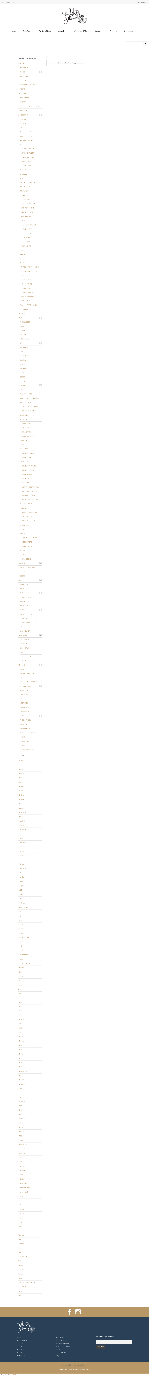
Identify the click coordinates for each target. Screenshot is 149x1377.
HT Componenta (24, 963)
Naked (20, 1088)
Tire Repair (22, 313)
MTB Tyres (24, 703)
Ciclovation (22, 855)
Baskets (23, 170)
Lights (22, 220)
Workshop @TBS (80, 31)
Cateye (20, 838)
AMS (20, 778)
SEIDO (20, 1175)
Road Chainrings (28, 457)
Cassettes (24, 440)
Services (21, 72)
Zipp (19, 1295)
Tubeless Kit (25, 711)
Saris (20, 1157)
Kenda (20, 994)
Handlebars (24, 508)
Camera (25, 195)
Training (21, 665)
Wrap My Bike (23, 1287)
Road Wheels (25, 728)
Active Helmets (26, 614)
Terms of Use (61, 1353)
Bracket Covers (26, 394)
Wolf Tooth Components (26, 1283)
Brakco (20, 808)
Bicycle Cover (25, 132)
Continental (22, 868)
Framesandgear (23, 937)
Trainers (23, 678)
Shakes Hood (23, 1192)
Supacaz (21, 1213)
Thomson (21, 1235)
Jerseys (23, 368)
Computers (24, 191)
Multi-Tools (26, 656)
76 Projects (22, 761)
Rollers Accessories (28, 673)
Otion (20, 1097)
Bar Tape (21, 63)
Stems (22, 550)
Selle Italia (21, 1179)
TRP (19, 1252)
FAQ (57, 1356)
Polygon (21, 1123)
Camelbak (21, 825)
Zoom (20, 1300)
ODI (19, 1093)
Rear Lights (26, 246)
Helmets (21, 610)
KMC (20, 1002)
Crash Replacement (63, 1347)
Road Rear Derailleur (30, 500)
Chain (22, 445)
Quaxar (20, 1140)
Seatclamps (24, 525)
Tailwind (21, 1226)
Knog (20, 1006)
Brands (97, 31)
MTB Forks (24, 584)
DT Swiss (21, 903)
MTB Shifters (27, 542)
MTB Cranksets (28, 470)
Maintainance (23, 635)
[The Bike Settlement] (74, 15)
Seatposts (24, 529)
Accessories (23, 115)
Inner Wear (24, 356)
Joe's (20, 985)
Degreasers (24, 639)
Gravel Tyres (25, 690)
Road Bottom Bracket (30, 411)
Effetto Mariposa (24, 907)
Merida (20, 1054)
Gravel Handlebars (29, 512)
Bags (22, 145)
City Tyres (24, 695)
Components (23, 385)
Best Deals (27, 31)
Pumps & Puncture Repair (29, 267)
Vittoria (20, 1265)
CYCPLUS (21, 881)
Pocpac (21, 1114)
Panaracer (21, 1101)
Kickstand (22, 93)
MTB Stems (26, 555)
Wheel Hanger (25, 720)
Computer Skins (26, 136)
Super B (21, 1218)
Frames (21, 593)
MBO (20, 1050)
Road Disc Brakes (28, 436)
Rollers (23, 669)
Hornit (20, 959)
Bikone (20, 791)
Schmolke (21, 1166)
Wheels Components (28, 733)
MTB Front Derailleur (30, 487)
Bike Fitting (24, 76)
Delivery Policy (62, 1341)
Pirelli (20, 1106)
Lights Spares (27, 242)
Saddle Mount (24, 98)
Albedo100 (22, 769)
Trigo (20, 1248)
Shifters (23, 533)
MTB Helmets (25, 627)
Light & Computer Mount (28, 85)
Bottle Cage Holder (27, 182)
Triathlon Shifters (29, 538)
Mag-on (21, 1037)
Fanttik (20, 924)
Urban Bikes (24, 339)
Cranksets (24, 462)
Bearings (23, 174)
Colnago (21, 864)
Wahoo (20, 1270)
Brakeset (23, 419)
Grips (22, 128)
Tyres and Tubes (24, 686)
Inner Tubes (24, 699)
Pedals (22, 263)
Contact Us (128, 31)
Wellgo (20, 1274)
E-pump (24, 276)
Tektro (20, 1231)
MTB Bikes (23, 335)
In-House (21, 976)
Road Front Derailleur (30, 495)
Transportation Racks (28, 305)
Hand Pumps (26, 288)
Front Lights (27, 233)
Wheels (21, 716)
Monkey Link (22, 1071)
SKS (19, 1205)
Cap (21, 352)
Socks (22, 377)
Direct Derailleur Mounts (28, 106)
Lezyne (20, 1024)
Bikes (20, 318)
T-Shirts (23, 381)
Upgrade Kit (23, 111)
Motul (20, 1075)
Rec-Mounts (22, 1144)
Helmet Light (27, 229)
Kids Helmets (25, 623)
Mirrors (23, 254)
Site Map (20, 1353)
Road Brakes (27, 432)
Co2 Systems (27, 280)
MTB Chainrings (28, 453)
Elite (19, 912)
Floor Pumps (27, 284)
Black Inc (21, 795)
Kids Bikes (23, 330)
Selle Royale (22, 1183)
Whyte (20, 1278)
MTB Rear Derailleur (30, 491)
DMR (20, 899)
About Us (59, 1337)
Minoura (21, 1062)
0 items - (9, 2)
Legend (21, 1019)
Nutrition (22, 89)
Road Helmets (25, 631)
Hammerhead (23, 955)
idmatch (61, 31)
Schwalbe (21, 1170)
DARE (20, 890)
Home (13, 31)
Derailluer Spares (29, 483)
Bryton (20, 817)
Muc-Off (21, 1080)
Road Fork (24, 589)
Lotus (20, 1032)
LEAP (20, 1015)
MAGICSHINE (22, 1045)
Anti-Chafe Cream (26, 140)
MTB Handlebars (28, 517)
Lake (20, 1011)
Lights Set (26, 237)
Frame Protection (27, 208)
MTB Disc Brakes (28, 428)
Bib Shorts (24, 347)
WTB (20, 1291)
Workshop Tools (28, 661)
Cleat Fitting (25, 80)
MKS (20, 1067)
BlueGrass (21, 799)
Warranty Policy (62, 1344)
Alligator (21, 773)
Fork (20, 580)
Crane (20, 873)
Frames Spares (25, 597)
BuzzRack (21, 821)
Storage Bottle (28, 149)
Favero (20, 929)
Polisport (21, 1119)
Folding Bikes (25, 322)
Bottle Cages (25, 187)
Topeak (21, 1244)
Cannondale (22, 830)
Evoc (20, 920)
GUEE (20, 946)
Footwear (22, 563)
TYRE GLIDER (22, 1257)
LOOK (20, 1028)
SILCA (20, 1201)
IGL (19, 972)
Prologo (21, 1132)
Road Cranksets (28, 474)
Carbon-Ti (21, 834)
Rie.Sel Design (23, 1149)
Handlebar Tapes (26, 216)
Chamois (21, 847)
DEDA (20, 894)
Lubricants (24, 644)
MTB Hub (23, 390)
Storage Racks (26, 301)
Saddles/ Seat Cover (28, 297)
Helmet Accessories (28, 618)
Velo (19, 1261)
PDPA (58, 1350)
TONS (20, 1239)
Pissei (20, 1110)
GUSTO (20, 950)
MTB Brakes (26, 423)
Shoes (22, 572)
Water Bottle (25, 123)
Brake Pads (24, 415)
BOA (19, 804)
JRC (19, 989)
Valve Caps (24, 119)
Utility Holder (25, 309)
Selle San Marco (24, 1188)
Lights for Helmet (29, 225)
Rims (23, 737)
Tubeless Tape (27, 750)
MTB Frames (24, 601)
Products (113, 31)
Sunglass (24, 360)
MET (19, 1058)
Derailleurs (24, 479)
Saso (20, 1162)
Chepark (21, 851)
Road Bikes (24, 326)
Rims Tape (25, 741)
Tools (22, 652)
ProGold (21, 1127)
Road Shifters (27, 546)
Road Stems (26, 559)
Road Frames (25, 606)
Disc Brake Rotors (27, 504)
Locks (22, 250)
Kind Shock (22, 998)
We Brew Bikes (45, 31)
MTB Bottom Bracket (30, 407)
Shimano (21, 1196)
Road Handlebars (28, 521)
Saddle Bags (27, 161)
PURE (20, 1136)
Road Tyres (24, 707)
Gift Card (22, 102)
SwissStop (22, 1222)
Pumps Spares (27, 292)
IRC (19, 980)
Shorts (23, 373)
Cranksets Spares (29, 466)
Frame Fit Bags (27, 166)
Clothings (22, 343)
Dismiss (14, 1375)
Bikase (20, 786)
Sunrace (21, 1209)
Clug (19, 860)
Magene (21, 1041)
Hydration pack (24, 68)
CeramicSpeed (23, 842)
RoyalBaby (21, 1153)
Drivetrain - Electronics (29, 398)
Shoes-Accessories (27, 567)
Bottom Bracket (26, 402)
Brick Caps (22, 812)
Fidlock (20, 933)
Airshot (20, 765)
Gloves (22, 364)
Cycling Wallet (28, 153)
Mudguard (24, 259)
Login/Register (142, 2)
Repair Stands (25, 648)
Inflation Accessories (30, 271)
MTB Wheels (24, 724)
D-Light (20, 886)
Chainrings (24, 449)
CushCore (21, 877)
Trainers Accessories (28, 682)
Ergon (20, 916)
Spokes (24, 745)
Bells (22, 178)
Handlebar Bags (28, 157)
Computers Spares (29, 204)
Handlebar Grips (26, 212)
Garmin (20, 942)
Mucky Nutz (22, 1084)
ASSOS (20, 782)
